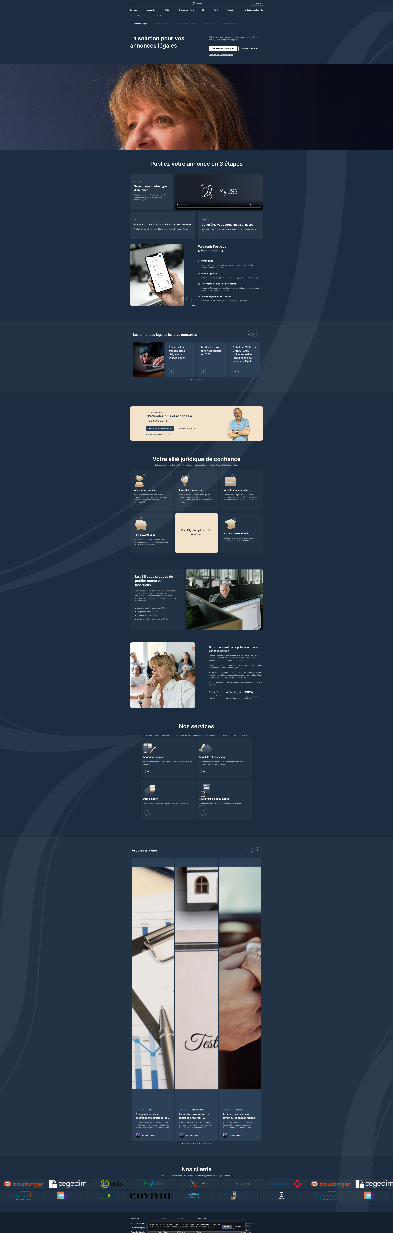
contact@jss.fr (246, 1230)
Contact (229, 10)
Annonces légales (153, 757)
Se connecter (257, 3)
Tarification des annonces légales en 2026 (211, 351)
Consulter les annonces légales (221, 55)
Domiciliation (208, 24)
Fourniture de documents (231, 24)
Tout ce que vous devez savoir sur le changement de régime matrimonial (239, 1118)
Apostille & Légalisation (212, 757)
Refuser (238, 1226)
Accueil (132, 16)
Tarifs (216, 10)
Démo (204, 10)
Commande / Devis (186, 10)
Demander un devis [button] (248, 48)
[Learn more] (171, 371)
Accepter (227, 1226)
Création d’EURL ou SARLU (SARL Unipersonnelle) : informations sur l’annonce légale (244, 354)
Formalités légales (162, 24)
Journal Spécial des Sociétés (252, 10)
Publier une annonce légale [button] (221, 48)
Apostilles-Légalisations (186, 24)
